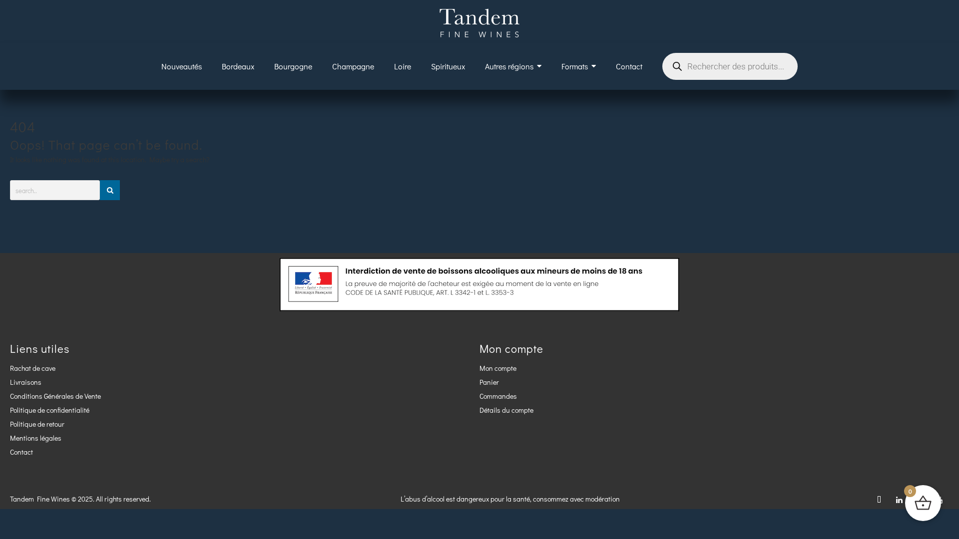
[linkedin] (899, 499)
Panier (489, 382)
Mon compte (498, 368)
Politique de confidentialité (49, 410)
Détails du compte (506, 410)
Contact (21, 452)
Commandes (498, 396)
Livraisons (25, 382)
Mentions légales (35, 438)
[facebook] (879, 499)
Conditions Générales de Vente (55, 396)
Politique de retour (37, 424)
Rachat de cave (32, 368)
